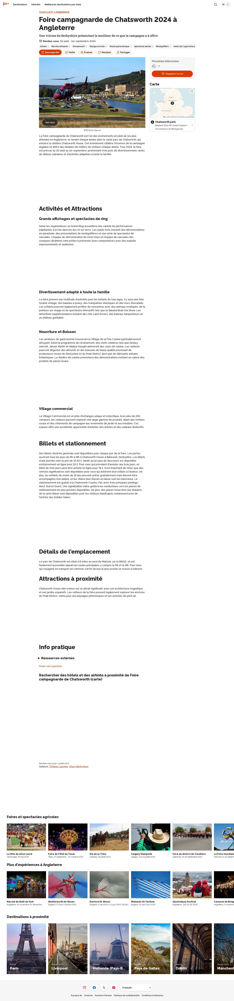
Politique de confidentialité (126, 995)
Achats (43, 46)
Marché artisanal (59, 46)
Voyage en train (97, 46)
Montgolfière (162, 46)
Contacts (88, 995)
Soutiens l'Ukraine (103, 995)
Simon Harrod (94, 130)
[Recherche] (215, 4)
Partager (125, 52)
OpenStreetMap (179, 117)
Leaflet (168, 117)
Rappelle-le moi (174, 74)
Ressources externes (57, 658)
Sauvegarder (52, 52)
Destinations (20, 4)
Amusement (79, 46)
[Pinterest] (113, 987)
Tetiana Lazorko (58, 766)
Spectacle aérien (142, 46)
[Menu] (226, 4)
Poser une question (50, 666)
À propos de (76, 995)
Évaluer (88, 52)
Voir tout (50, 122)
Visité (72, 52)
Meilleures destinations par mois (63, 4)
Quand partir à (54, 12)
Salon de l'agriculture (184, 46)
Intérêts (35, 4)
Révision (106, 52)
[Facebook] (94, 987)
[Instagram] (84, 987)
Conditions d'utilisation (152, 995)
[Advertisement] (92, 177)
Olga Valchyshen (78, 766)
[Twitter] (104, 987)
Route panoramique (119, 46)
